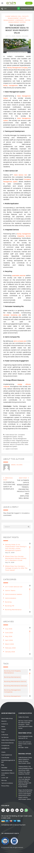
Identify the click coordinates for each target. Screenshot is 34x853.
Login (29, 3)
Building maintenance (12, 677)
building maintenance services (15, 685)
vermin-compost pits (17, 444)
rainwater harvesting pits (11, 442)
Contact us (4, 724)
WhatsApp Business (27, 8)
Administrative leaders (13, 594)
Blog (2, 765)
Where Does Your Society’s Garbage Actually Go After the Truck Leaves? (16, 568)
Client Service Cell (13, 16)
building (8, 602)
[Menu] (2, 3)
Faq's (3, 732)
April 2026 (9, 640)
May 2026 (8, 636)
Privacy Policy (5, 786)
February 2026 (10, 648)
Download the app (6, 770)
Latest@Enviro (5, 748)
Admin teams (10, 590)
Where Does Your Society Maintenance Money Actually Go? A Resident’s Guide (15, 558)
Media (3, 726)
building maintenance (13, 609)
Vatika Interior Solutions (8, 740)
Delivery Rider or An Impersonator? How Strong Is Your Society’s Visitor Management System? (15, 547)
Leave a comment (11, 449)
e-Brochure (4, 734)
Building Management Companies (12, 691)
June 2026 (9, 632)
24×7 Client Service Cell (13, 586)
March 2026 (9, 644)
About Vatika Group (7, 718)
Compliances (5, 745)
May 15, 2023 (10, 36)
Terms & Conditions (7, 783)
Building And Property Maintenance (12, 672)
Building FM (9, 606)
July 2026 (8, 629)
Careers (3, 729)
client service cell (11, 434)
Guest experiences (6, 755)
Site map (4, 780)
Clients (3, 752)
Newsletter (4, 767)
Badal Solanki (22, 36)
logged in (18, 513)
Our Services (4, 737)
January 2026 (10, 651)
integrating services (22, 440)
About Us (4, 721)
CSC (5, 8)
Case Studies (5, 757)
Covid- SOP (4, 777)
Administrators (10, 598)
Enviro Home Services (7, 743)
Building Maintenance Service (15, 681)
